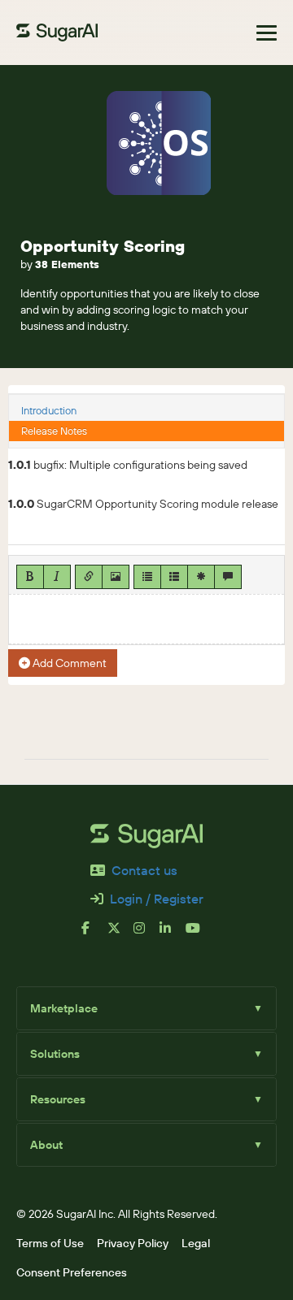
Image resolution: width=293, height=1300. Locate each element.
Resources (146, 1099)
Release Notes (54, 430)
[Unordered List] (147, 577)
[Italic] (57, 577)
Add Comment (68, 663)
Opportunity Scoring (102, 246)
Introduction (49, 410)
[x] (120, 934)
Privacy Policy (132, 1243)
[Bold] (30, 577)
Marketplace (146, 1008)
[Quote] (228, 577)
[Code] (201, 577)
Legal (195, 1243)
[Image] (115, 577)
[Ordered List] (174, 577)
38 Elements (67, 264)
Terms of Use (50, 1243)
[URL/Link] (89, 577)
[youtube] (199, 934)
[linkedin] (173, 934)
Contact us (144, 870)
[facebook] (94, 934)
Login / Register (156, 898)
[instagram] (146, 934)
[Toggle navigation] (266, 33)
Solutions (146, 1053)
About (146, 1145)
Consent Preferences (71, 1272)
